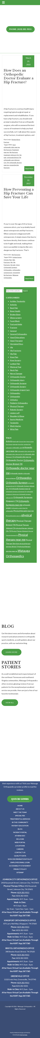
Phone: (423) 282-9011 (20, 29)
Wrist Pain (14, 429)
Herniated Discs (16, 344)
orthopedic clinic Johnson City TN (15, 454)
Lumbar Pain (15, 364)
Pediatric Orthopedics (19, 403)
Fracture (6, 142)
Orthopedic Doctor (18, 377)
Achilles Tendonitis (17, 301)
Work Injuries (15, 426)
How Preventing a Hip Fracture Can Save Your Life (19, 193)
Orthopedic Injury (17, 380)
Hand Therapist (16, 341)
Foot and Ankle (16, 324)
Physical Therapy (17, 406)
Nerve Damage (16, 373)
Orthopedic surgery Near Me (19, 508)
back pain (16, 441)
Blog (20, 829)
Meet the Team (20, 812)
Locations (20, 846)
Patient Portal (20, 832)
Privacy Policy (20, 869)
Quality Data (20, 856)
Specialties (20, 816)
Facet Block (15, 321)
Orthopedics (8, 270)
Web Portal (20, 842)
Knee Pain (14, 357)
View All (10, 702)
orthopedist (16, 270)
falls (13, 260)
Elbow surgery (16, 318)
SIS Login (20, 839)
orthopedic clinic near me (23, 457)
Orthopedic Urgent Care (20, 390)
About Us (20, 809)
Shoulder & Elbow (17, 416)
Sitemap (20, 872)
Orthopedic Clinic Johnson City (26, 451)
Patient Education (20, 826)
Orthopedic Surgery (18, 386)
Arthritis (13, 305)
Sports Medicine (16, 419)
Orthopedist (15, 396)
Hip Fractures (16, 254)
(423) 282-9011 (23, 892)
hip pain (12, 265)
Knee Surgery (15, 360)
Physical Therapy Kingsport (19, 531)
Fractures (7, 262)
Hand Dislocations (17, 337)
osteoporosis (8, 272)
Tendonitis (14, 423)
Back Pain (14, 308)
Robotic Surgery (16, 409)
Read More (29, 168)
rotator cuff (15, 413)
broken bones (17, 257)
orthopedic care (17, 447)
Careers (20, 849)
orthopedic (9, 447)
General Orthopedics (18, 334)
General (13, 331)
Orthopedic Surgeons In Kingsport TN (16, 491)
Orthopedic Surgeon (10, 267)
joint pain (15, 444)
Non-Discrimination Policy (20, 859)
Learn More (11, 652)
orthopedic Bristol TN (14, 157)
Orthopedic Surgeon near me (20, 489)
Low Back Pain (27, 444)
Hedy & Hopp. (23, 1035)
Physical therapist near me (23, 511)
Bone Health (15, 311)
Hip (11, 262)
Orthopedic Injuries (16, 473)
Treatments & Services (20, 819)
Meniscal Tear (15, 367)
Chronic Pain (8, 260)
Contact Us (20, 852)
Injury (18, 265)
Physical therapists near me (13, 516)
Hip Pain (13, 354)
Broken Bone (16, 139)
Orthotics (14, 400)
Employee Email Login (20, 862)
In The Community (20, 822)
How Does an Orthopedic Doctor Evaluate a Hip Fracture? (18, 76)
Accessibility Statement (20, 866)
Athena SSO (20, 836)
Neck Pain (14, 370)
